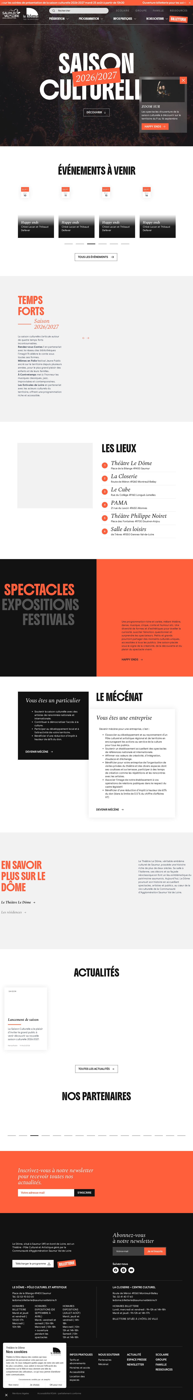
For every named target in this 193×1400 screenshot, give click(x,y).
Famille (158, 10)
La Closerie (124, 476)
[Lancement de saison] (25, 1018)
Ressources (179, 10)
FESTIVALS (48, 620)
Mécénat (103, 1364)
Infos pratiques (122, 18)
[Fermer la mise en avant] (183, 80)
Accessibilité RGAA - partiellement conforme (59, 1393)
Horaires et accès (80, 1367)
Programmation (89, 18)
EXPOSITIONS (40, 605)
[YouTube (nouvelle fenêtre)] (131, 1270)
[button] (12, 1135)
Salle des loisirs (128, 529)
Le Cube (120, 490)
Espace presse (137, 1359)
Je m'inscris (155, 1251)
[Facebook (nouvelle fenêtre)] (116, 1270)
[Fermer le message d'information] (189, 3)
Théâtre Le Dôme (131, 463)
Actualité (134, 1354)
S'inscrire (84, 1192)
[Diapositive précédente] (83, 338)
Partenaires (105, 1359)
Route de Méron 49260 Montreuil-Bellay (135, 1293)
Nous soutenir (155, 18)
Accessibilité (77, 1372)
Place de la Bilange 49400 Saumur (31, 1293)
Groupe (141, 10)
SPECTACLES (39, 590)
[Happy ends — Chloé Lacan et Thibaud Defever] (36, 211)
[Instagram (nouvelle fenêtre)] (123, 1270)
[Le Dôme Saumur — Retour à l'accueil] (16, 14)
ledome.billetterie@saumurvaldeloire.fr (34, 1300)
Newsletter (135, 1364)
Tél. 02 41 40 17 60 (123, 1296)
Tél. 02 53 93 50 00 (23, 1296)
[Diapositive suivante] (87, 338)
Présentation (57, 18)
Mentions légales (20, 1393)
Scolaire (122, 10)
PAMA (119, 503)
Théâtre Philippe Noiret (139, 516)
